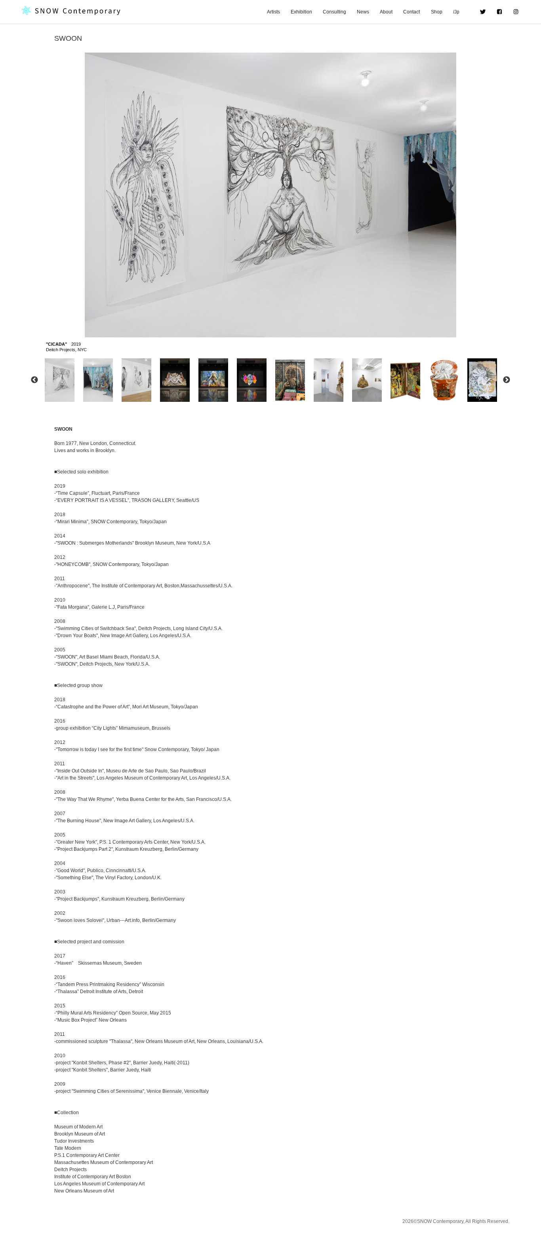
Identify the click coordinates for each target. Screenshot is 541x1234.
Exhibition (301, 12)
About (386, 12)
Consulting (334, 12)
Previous (34, 380)
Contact (411, 12)
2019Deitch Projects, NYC (66, 347)
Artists (273, 12)
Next (507, 380)
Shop (436, 12)
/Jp (461, 12)
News (363, 12)
